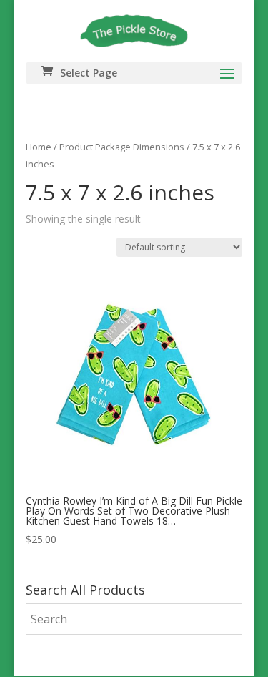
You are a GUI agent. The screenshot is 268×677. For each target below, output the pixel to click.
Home (38, 146)
